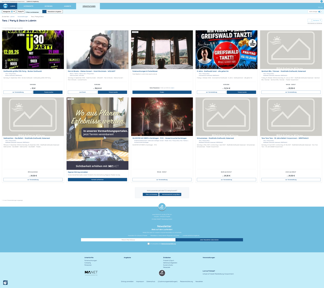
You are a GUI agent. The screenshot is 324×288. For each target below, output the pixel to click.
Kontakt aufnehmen (97, 179)
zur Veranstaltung (18, 92)
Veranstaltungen (23, 16)
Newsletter (199, 281)
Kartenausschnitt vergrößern (171, 194)
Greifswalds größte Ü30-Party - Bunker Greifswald (22, 71)
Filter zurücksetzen (151, 194)
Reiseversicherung (186, 281)
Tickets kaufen (48, 92)
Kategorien (7, 11)
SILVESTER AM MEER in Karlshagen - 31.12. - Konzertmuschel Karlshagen (159, 138)
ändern (172, 88)
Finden (162, 92)
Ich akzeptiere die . (163, 244)
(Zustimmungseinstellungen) (167, 281)
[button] (13, 5)
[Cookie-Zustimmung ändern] (5, 283)
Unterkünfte (88, 257)
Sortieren (316, 20)
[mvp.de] (322, 1)
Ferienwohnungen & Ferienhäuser (145, 71)
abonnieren (209, 240)
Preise (20, 11)
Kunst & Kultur (168, 265)
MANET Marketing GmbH (164, 219)
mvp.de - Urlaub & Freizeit (162, 216)
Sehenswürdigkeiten (170, 263)
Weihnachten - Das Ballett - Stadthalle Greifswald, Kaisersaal (26, 138)
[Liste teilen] (309, 20)
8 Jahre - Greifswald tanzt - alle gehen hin (213, 71)
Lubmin (33, 1)
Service (320, 7)
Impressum (140, 281)
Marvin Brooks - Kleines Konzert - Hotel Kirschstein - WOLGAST (91, 71)
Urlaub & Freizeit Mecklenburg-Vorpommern (218, 274)
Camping (87, 263)
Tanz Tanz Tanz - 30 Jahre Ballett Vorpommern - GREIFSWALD (285, 138)
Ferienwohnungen (90, 260)
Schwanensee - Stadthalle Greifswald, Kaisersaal (215, 138)
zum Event (82, 92)
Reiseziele (166, 267)
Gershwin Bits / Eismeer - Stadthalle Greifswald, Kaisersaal (283, 71)
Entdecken (167, 257)
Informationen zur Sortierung (315, 23)
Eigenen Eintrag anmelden (78, 172)
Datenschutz (151, 281)
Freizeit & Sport (168, 260)
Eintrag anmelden (127, 281)
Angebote (127, 257)
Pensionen (88, 265)
